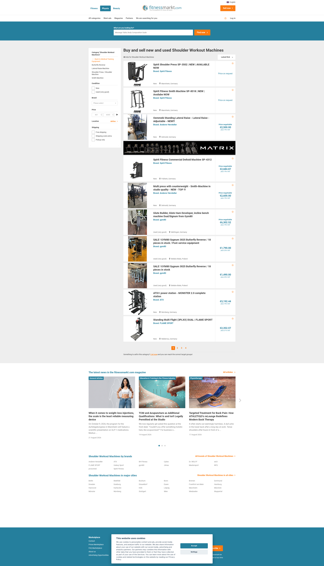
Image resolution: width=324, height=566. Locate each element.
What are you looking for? (124, 28)
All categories (94, 18)
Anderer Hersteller (168, 124)
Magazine (118, 18)
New (97, 88)
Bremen (192, 481)
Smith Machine (97, 78)
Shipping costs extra (104, 136)
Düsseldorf (143, 484)
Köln (140, 488)
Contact (92, 541)
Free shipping (101, 132)
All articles (228, 372)
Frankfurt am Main (196, 484)
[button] (105, 103)
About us (92, 552)
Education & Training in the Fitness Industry (157, 378)
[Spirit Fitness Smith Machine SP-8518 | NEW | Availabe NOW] (137, 100)
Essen (166, 484)
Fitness (94, 8)
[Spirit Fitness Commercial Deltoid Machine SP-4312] (137, 168)
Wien (166, 491)
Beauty (116, 8)
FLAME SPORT (166, 323)
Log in (232, 18)
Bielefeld (117, 481)
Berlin (91, 481)
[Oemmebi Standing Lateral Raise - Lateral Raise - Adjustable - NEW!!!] (137, 127)
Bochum (142, 481)
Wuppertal (218, 491)
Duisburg (117, 484)
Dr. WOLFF (193, 462)
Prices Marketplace (96, 544)
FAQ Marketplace (95, 548)
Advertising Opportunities (99, 555)
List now (153, 354)
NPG (216, 465)
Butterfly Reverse (98, 65)
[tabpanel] (112, 408)
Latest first (225, 57)
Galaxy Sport (119, 465)
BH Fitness (143, 462)
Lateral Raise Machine (100, 68)
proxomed (93, 469)
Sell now (227, 8)
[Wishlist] (225, 18)
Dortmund (218, 481)
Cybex (166, 462)
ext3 (216, 462)
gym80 (163, 220)
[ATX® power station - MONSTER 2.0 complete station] (137, 302)
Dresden (92, 484)
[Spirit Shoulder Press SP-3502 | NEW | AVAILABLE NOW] (137, 73)
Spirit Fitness (166, 71)
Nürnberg (117, 491)
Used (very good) (102, 92)
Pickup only (100, 140)
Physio (105, 8)
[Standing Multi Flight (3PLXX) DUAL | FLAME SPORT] (137, 329)
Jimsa (166, 465)
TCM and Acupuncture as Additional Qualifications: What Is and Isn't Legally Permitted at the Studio (161, 416)
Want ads (107, 18)
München (217, 488)
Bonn (166, 481)
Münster (92, 491)
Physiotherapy (196, 378)
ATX (162, 300)
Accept (194, 546)
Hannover (92, 488)
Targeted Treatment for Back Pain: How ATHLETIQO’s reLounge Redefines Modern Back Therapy (211, 416)
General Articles (96, 378)
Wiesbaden (193, 491)
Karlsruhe (117, 488)
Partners (129, 18)
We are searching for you (146, 18)
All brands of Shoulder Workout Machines (214, 456)
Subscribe (213, 548)
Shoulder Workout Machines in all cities (215, 475)
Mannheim (193, 488)
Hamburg (218, 484)
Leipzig (166, 488)
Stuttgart (142, 491)
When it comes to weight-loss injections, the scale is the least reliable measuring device (111, 416)
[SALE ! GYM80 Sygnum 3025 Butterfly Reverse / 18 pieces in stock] (137, 275)
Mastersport (194, 465)
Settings (194, 552)
